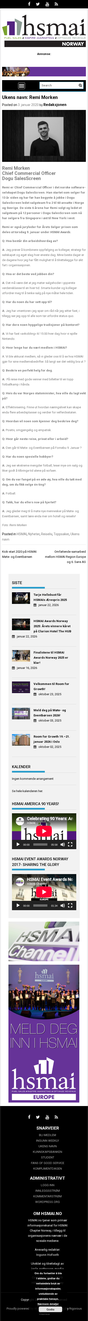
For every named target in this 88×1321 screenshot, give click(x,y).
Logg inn (47, 1185)
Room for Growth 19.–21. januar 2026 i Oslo (52, 739)
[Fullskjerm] (70, 844)
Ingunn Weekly (47, 1140)
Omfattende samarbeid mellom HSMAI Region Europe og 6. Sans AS (65, 557)
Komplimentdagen (47, 1168)
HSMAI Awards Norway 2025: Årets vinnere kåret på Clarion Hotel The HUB (52, 626)
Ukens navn (47, 1146)
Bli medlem (47, 1135)
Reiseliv (46, 534)
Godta (50, 1309)
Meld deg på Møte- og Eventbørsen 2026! (50, 712)
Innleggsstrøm (47, 1190)
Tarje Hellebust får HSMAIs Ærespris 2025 (50, 597)
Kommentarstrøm (47, 1196)
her (40, 791)
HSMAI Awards (60, 232)
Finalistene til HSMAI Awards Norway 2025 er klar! (51, 657)
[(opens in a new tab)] (21, 598)
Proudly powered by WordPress (28, 1308)
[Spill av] (18, 844)
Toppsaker (61, 534)
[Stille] (62, 844)
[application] (44, 831)
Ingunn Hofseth (47, 1254)
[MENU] (21, 85)
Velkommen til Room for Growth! (51, 686)
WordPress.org (47, 1202)
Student (47, 1157)
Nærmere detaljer (48, 1304)
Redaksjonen (54, 104)
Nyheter (34, 534)
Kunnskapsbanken (47, 1152)
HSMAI (22, 534)
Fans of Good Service (47, 1163)
